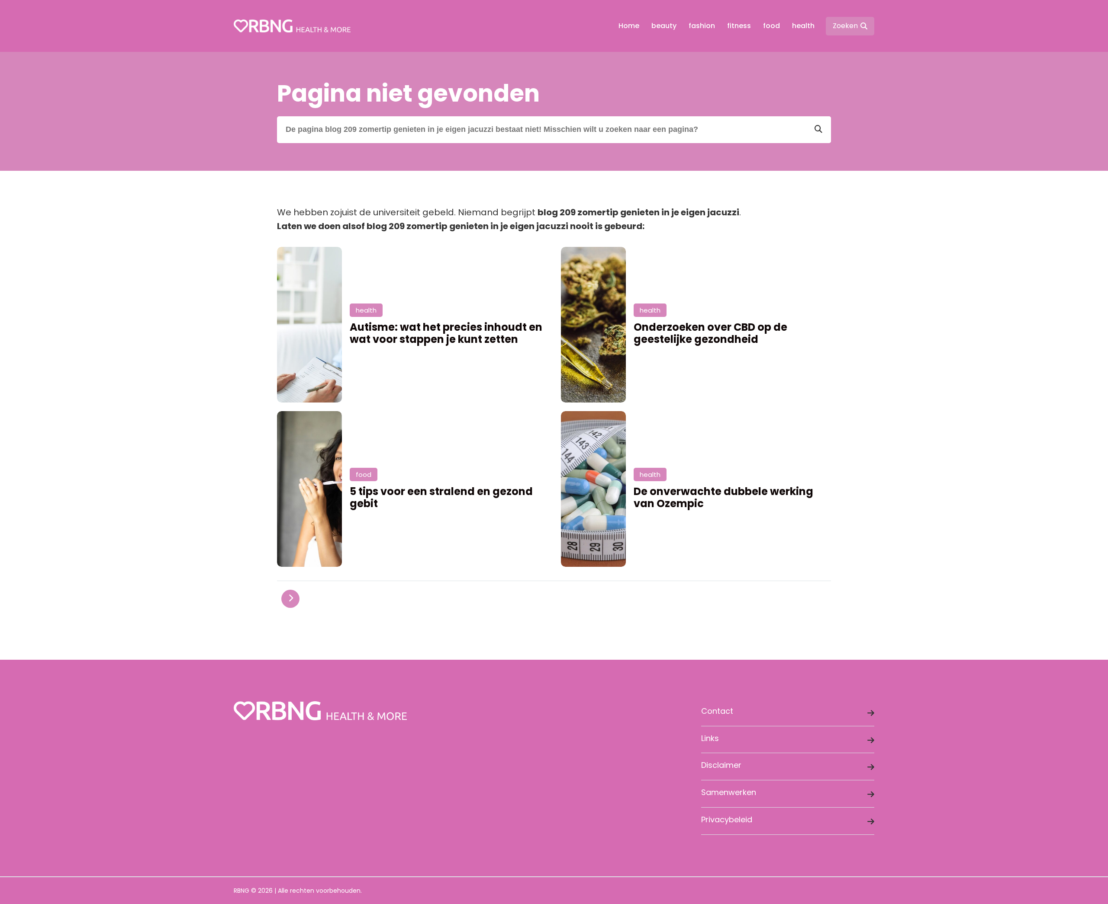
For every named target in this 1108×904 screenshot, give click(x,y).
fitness (739, 26)
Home (628, 26)
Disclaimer (721, 765)
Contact (717, 711)
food (771, 26)
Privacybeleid (726, 819)
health (803, 26)
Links (710, 738)
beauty (663, 26)
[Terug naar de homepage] (292, 25)
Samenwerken (728, 792)
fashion (702, 26)
